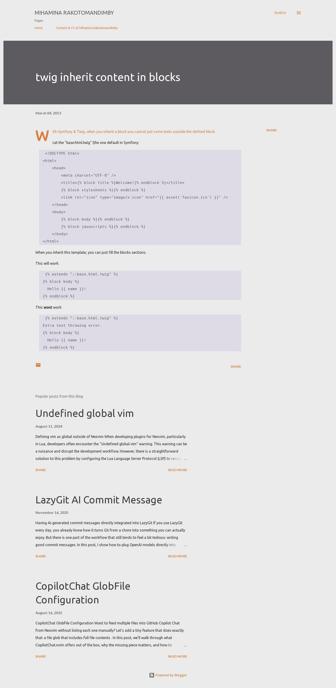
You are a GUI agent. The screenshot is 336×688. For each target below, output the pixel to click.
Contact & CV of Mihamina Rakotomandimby (87, 28)
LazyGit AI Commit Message (98, 499)
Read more (177, 470)
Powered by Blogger (171, 675)
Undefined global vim (84, 413)
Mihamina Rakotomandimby (74, 13)
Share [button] (271, 130)
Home (39, 28)
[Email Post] (38, 366)
